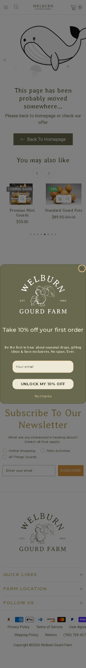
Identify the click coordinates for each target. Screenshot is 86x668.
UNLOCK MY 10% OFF (43, 384)
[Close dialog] (82, 268)
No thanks (43, 396)
